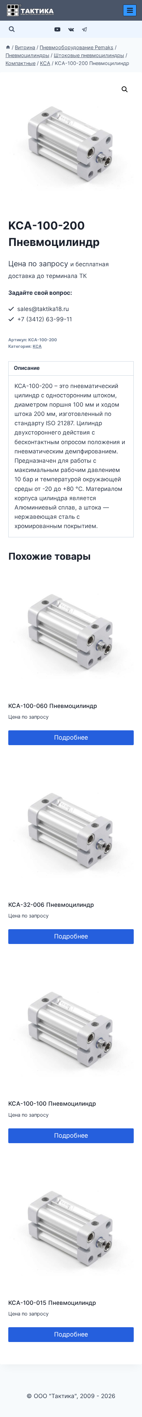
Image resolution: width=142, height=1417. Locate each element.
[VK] (71, 29)
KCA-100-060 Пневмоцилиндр (52, 705)
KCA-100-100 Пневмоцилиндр (52, 1103)
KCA (37, 346)
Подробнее (71, 737)
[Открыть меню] (129, 10)
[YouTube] (57, 29)
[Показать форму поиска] (12, 29)
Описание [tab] (27, 368)
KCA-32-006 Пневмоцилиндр (51, 904)
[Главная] (8, 47)
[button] (125, 89)
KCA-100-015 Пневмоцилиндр (52, 1302)
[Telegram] (84, 29)
